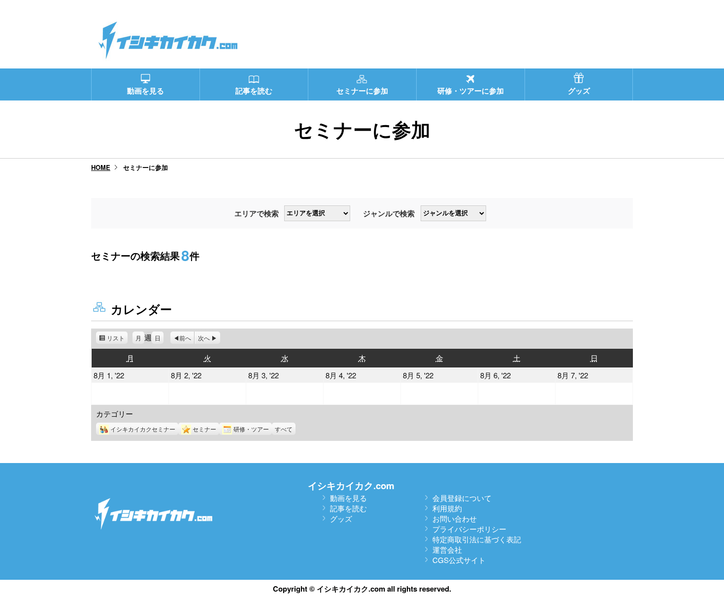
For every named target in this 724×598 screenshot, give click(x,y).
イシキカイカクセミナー (142, 429)
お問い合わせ (454, 518)
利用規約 (447, 508)
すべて (284, 429)
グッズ (341, 518)
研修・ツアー (251, 429)
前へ (185, 337)
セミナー (204, 429)
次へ (204, 337)
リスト (117, 338)
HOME (100, 167)
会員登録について (462, 498)
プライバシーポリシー (469, 529)
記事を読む (348, 508)
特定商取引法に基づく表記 (476, 539)
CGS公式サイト (459, 560)
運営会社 (447, 549)
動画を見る (348, 498)
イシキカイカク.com (351, 485)
